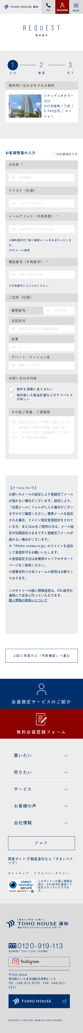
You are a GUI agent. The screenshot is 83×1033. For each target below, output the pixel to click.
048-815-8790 (28, 983)
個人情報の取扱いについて (28, 600)
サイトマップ (18, 873)
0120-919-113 (40, 945)
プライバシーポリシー (51, 873)
